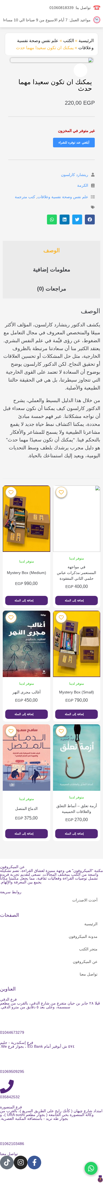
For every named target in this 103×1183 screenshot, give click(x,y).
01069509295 (12, 1071)
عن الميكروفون (85, 961)
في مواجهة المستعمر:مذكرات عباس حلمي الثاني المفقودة (76, 573)
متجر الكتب (88, 949)
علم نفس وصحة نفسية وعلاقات (62, 197)
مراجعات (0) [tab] (51, 289)
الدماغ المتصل (26, 808)
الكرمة (82, 185)
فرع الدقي (8, 999)
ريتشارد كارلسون (74, 174)
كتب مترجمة (25, 197)
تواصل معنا (89, 974)
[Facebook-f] (34, 1162)
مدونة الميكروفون (83, 936)
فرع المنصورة (11, 1107)
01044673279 (12, 1032)
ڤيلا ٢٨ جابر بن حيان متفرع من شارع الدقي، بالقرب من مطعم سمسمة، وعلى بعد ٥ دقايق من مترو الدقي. (50, 1005)
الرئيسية (86, 40)
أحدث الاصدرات (85, 900)
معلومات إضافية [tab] (51, 270)
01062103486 (12, 1143)
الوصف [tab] (51, 250)
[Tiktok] (7, 1162)
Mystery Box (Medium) (26, 572)
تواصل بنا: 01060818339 (70, 7)
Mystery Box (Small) (76, 692)
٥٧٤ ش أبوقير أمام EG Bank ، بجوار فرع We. (37, 1046)
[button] (80, 70)
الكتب (68, 40)
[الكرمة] (93, 186)
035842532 (10, 1097)
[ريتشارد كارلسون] (93, 175)
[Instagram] (20, 1162)
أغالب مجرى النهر (26, 692)
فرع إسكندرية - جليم (16, 1042)
